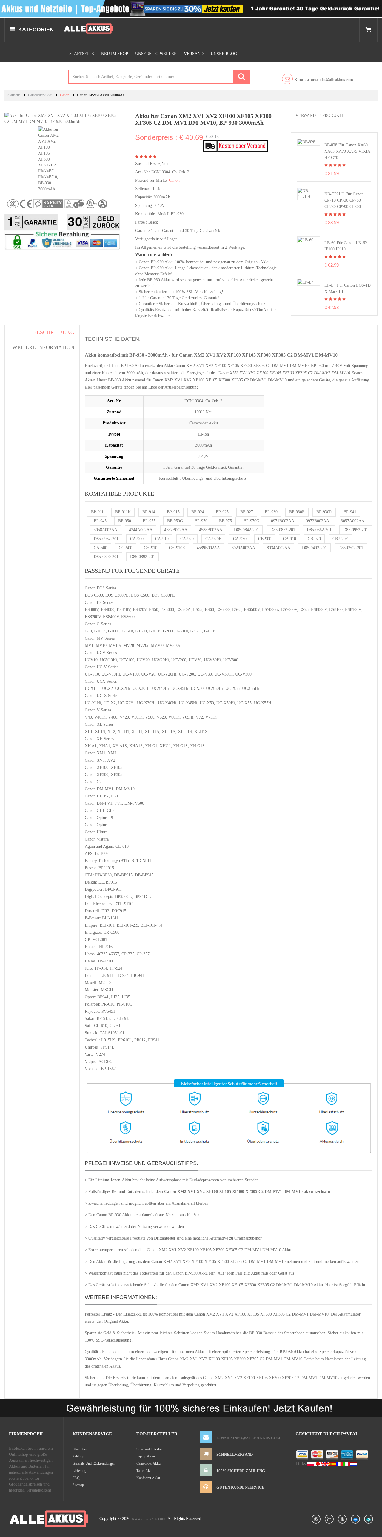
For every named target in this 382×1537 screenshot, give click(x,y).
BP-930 (271, 512)
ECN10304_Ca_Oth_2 (170, 172)
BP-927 (246, 512)
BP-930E (297, 512)
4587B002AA (175, 530)
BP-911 (97, 512)
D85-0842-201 (246, 530)
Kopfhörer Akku (148, 1478)
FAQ (76, 1478)
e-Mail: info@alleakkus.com (248, 1438)
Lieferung (79, 1471)
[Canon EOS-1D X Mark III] (306, 282)
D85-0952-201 (355, 530)
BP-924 (197, 512)
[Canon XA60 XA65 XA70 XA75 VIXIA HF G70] (306, 142)
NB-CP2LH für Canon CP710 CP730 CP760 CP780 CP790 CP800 (343, 200)
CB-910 (289, 539)
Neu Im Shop (114, 53)
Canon (64, 95)
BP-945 (100, 521)
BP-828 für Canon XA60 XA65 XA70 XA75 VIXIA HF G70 (347, 151)
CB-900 (264, 539)
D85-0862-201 (319, 530)
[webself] (368, 1519)
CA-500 (100, 548)
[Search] (241, 76)
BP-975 (225, 521)
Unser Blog (224, 53)
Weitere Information (43, 347)
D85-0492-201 (314, 548)
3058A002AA (105, 530)
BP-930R (324, 512)
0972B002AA (317, 521)
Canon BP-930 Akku (113, 1215)
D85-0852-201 (282, 530)
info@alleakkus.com (323, 79)
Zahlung (78, 1456)
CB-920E (340, 539)
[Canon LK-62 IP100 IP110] (305, 239)
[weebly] (355, 1519)
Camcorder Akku (40, 95)
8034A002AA (278, 548)
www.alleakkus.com (148, 1518)
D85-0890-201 (106, 556)
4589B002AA (208, 548)
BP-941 (350, 512)
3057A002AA (352, 521)
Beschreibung (53, 332)
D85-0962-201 (106, 539)
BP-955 (149, 521)
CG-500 (125, 548)
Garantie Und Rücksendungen (94, 1463)
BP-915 (173, 512)
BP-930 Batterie (262, 1333)
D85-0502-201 (350, 548)
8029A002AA (243, 548)
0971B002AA (282, 521)
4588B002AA (210, 530)
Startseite (81, 53)
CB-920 (314, 539)
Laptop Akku (145, 1456)
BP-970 (201, 521)
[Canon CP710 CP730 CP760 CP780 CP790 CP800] (309, 193)
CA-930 (240, 539)
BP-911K (123, 512)
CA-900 (137, 539)
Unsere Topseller (156, 53)
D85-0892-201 (142, 556)
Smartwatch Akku (149, 1449)
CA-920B (213, 539)
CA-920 (187, 539)
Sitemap (78, 1485)
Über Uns (80, 1449)
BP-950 (124, 521)
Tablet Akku (144, 1471)
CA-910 (162, 539)
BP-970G (251, 521)
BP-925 (222, 512)
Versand (194, 53)
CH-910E (177, 548)
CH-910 (150, 548)
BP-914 (148, 512)
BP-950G (175, 521)
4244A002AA (141, 530)
